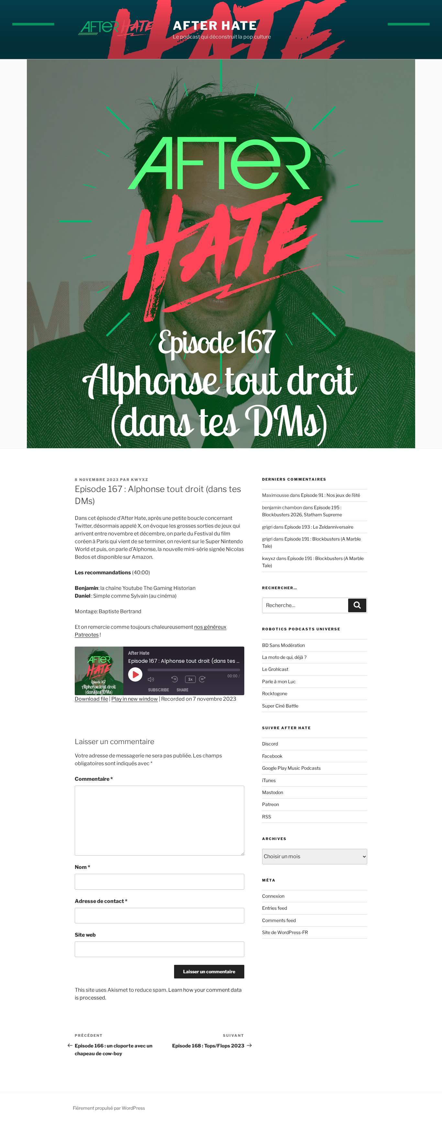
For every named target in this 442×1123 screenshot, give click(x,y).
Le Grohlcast (275, 669)
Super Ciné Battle (280, 705)
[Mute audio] (158, 679)
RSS (266, 816)
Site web (85, 935)
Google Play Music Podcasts (291, 768)
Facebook (272, 756)
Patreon (270, 804)
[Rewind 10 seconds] (176, 679)
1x (190, 679)
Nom (82, 867)
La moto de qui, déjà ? (284, 657)
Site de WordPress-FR (285, 932)
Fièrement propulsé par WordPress (109, 1108)
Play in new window (134, 699)
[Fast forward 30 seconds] (209, 679)
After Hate (215, 25)
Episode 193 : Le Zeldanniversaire (318, 527)
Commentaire (94, 779)
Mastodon (272, 792)
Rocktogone (274, 693)
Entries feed (274, 908)
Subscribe (158, 690)
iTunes (269, 780)
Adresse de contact (101, 901)
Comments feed (279, 920)
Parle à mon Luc (279, 681)
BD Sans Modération (283, 645)
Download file (91, 699)
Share (182, 690)
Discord (270, 743)
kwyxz (140, 479)
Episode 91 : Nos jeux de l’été (330, 495)
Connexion (273, 896)
